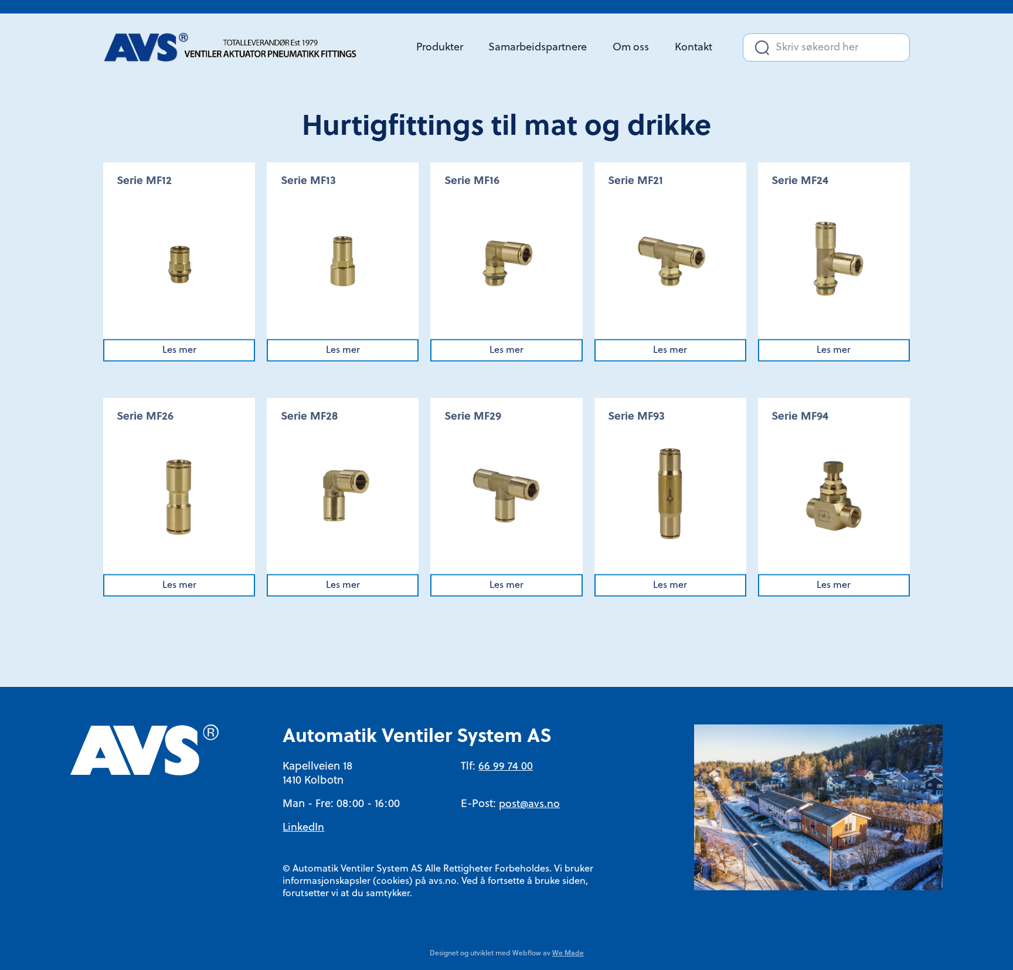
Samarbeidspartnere (537, 48)
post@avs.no (529, 804)
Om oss (631, 48)
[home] (235, 47)
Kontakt (693, 48)
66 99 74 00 (505, 767)
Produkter (439, 48)
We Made (568, 953)
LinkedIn (303, 828)
